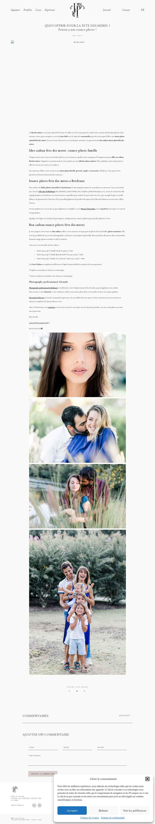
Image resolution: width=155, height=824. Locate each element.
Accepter (72, 810)
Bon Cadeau (77, 35)
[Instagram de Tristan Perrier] (39, 805)
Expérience (50, 10)
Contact (126, 10)
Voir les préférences (134, 810)
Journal (107, 10)
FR (142, 10)
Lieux (38, 10)
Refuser (103, 810)
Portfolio (27, 10)
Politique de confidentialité (113, 817)
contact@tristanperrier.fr (39, 323)
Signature (15, 10)
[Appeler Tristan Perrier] (34, 805)
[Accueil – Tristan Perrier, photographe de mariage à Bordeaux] (77, 10)
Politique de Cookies (90, 817)
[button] (147, 779)
